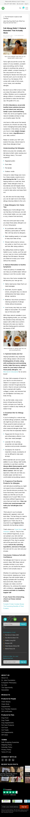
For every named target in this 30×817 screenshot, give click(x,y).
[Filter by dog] (5, 619)
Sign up (23, 662)
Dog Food (4, 718)
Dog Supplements (7, 723)
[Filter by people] (25, 619)
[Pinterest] (9, 760)
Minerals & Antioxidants (10, 372)
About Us (4, 678)
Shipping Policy (6, 745)
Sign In (26, 4)
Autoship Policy (6, 747)
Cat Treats (4, 730)
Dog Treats (5, 720)
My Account (20, 4)
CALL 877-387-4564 (10, 4)
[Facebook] (2, 760)
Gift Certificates (6, 711)
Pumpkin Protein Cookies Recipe (13, 604)
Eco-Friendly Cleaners (8, 709)
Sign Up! (24, 806)
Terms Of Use (6, 752)
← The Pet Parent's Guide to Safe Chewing (12, 17)
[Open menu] (27, 8)
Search (23, 624)
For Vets (4, 685)
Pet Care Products (7, 725)
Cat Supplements (7, 732)
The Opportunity (7, 687)
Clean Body (5, 704)
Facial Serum (19, 529)
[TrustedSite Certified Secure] (6, 801)
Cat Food (4, 727)
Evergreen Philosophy (8, 683)
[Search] (20, 8)
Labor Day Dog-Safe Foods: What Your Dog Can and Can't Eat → (14, 21)
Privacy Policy (6, 749)
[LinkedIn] (13, 760)
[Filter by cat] (15, 619)
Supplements (5, 706)
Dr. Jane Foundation (8, 680)
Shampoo (6, 531)
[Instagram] (6, 760)
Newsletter (5, 690)
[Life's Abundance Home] (4, 8)
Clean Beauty (5, 702)
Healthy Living (8, 36)
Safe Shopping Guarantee (10, 742)
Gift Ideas (4, 735)
